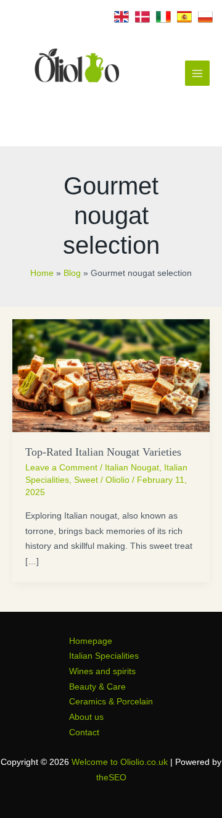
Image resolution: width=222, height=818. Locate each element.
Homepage (90, 641)
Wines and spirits (102, 671)
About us (86, 717)
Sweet (86, 480)
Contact (84, 732)
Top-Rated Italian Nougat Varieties (103, 452)
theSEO (111, 777)
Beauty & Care (97, 686)
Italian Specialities (104, 656)
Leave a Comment (61, 467)
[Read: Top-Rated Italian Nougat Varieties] (111, 375)
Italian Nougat (132, 467)
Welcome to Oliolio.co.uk (120, 762)
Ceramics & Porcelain (111, 701)
